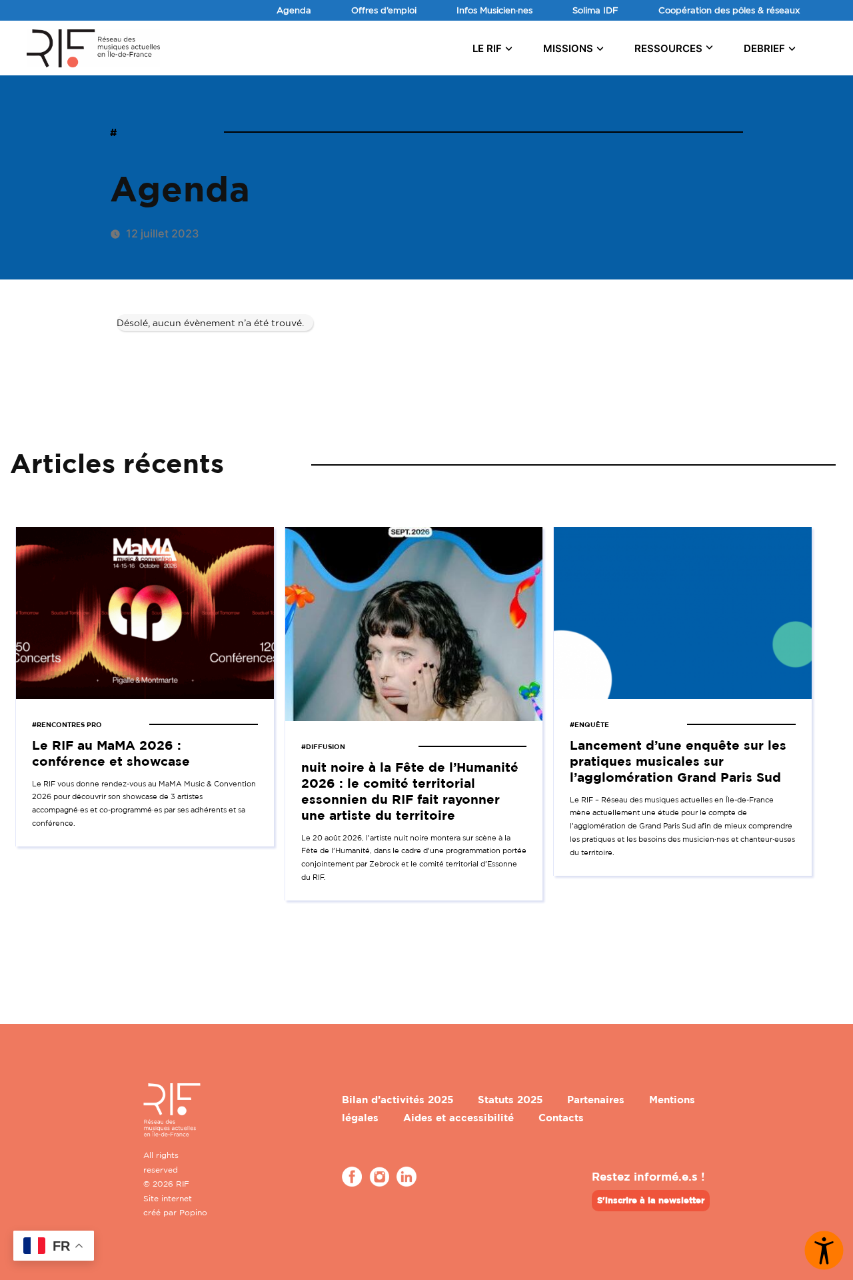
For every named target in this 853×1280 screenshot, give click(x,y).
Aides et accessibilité (458, 1117)
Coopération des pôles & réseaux (729, 10)
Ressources (668, 48)
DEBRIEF (764, 48)
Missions (568, 48)
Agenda (294, 10)
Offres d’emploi (384, 10)
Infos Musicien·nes (494, 10)
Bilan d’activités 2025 (397, 1099)
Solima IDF (595, 10)
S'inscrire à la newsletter (650, 1200)
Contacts (561, 1117)
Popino (193, 1212)
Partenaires (595, 1099)
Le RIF (487, 48)
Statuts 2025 (510, 1099)
